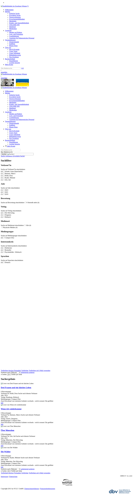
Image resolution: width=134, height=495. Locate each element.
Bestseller (8, 250)
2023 (6, 190)
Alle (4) (28, 225)
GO (22, 68)
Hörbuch (8, 217)
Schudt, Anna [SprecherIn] (14, 171)
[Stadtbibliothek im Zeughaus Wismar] (14, 6)
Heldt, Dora (9, 176)
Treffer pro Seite (16, 374)
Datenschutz (13, 476)
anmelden (4, 72)
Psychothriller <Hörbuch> (13, 252)
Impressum (4, 476)
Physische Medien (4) (10, 227)
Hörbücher (8, 248)
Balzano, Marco (10, 173)
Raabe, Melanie (10, 178)
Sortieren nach (5, 372)
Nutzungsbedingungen (47, 489)
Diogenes (8, 215)
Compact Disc (9, 238)
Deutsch (7, 262)
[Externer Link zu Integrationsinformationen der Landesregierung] (22, 86)
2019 (6, 194)
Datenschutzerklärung (31, 489)
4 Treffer (4, 374)
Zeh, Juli (8, 180)
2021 (6, 192)
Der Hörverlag (9, 213)
